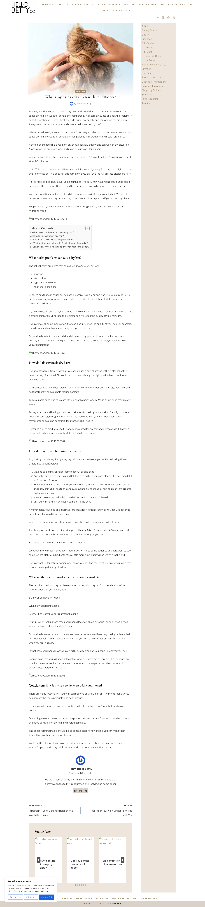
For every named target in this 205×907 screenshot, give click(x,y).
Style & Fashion (150, 98)
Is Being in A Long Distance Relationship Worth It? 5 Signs (51, 810)
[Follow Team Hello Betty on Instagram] (80, 790)
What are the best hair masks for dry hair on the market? (60, 243)
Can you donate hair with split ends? (80, 864)
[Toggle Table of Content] (86, 228)
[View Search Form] (158, 17)
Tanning (146, 103)
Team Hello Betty (84, 103)
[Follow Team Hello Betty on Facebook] (75, 790)
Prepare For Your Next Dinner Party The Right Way (110, 810)
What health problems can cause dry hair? (53, 232)
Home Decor (149, 60)
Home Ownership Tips (154, 64)
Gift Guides (148, 43)
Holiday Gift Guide (152, 56)
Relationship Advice (153, 86)
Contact (67, 899)
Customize (15, 897)
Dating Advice (149, 30)
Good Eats (147, 47)
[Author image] (71, 104)
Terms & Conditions (145, 899)
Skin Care (147, 94)
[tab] (75, 885)
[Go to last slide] (38, 860)
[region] (31, 889)
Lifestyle (63, 4)
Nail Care (147, 73)
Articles (47, 4)
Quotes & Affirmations (177, 4)
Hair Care (80, 91)
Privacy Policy (121, 899)
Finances (147, 39)
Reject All (31, 897)
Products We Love (152, 77)
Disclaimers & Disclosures (92, 899)
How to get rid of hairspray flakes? (47, 864)
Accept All (46, 897)
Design (145, 34)
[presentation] (48, 846)
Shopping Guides (151, 90)
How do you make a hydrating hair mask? (53, 239)
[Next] (122, 860)
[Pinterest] (173, 17)
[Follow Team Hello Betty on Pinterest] (85, 790)
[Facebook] (168, 17)
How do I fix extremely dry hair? (48, 236)
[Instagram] (163, 17)
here (128, 173)
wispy (87, 266)
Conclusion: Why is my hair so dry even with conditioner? (61, 246)
